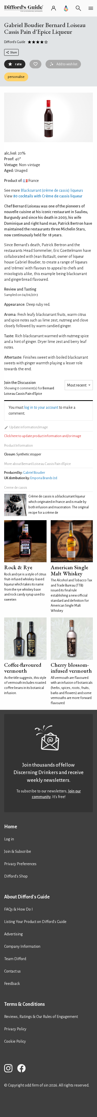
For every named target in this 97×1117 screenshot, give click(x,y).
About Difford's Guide (27, 896)
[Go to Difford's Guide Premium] (66, 8)
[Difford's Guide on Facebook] (23, 1069)
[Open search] (78, 8)
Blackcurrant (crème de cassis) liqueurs (52, 190)
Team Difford (15, 959)
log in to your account (41, 407)
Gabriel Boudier (34, 473)
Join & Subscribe (17, 851)
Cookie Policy (15, 1041)
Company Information (22, 946)
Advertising (13, 934)
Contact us (12, 971)
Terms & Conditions (24, 1004)
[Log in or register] (53, 8)
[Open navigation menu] (91, 8)
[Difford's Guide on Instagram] (10, 1069)
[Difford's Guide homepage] (24, 8)
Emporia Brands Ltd (43, 478)
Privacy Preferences (20, 864)
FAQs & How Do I (18, 909)
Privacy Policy (15, 1029)
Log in (9, 839)
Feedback (12, 984)
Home (10, 826)
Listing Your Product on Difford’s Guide (35, 922)
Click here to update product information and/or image (42, 436)
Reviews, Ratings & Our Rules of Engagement (41, 1017)
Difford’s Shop (16, 876)
